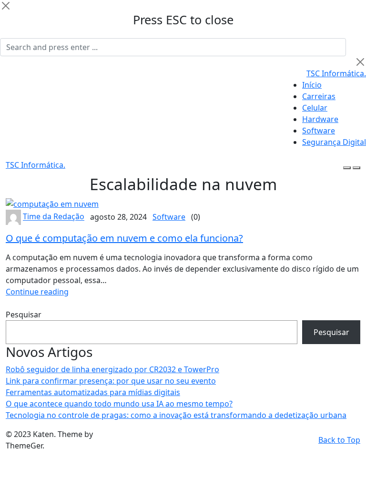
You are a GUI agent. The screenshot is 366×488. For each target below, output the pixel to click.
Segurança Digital (334, 142)
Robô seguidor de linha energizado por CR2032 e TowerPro (112, 369)
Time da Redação (53, 217)
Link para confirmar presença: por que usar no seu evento (111, 381)
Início (312, 85)
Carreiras (319, 96)
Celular (314, 107)
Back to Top (339, 440)
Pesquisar (23, 314)
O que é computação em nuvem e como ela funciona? (124, 238)
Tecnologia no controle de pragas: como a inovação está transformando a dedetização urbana (176, 415)
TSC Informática (336, 73)
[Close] (5, 5)
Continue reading (37, 291)
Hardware (320, 119)
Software (318, 130)
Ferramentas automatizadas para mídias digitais (93, 392)
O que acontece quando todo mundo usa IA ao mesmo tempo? (119, 403)
